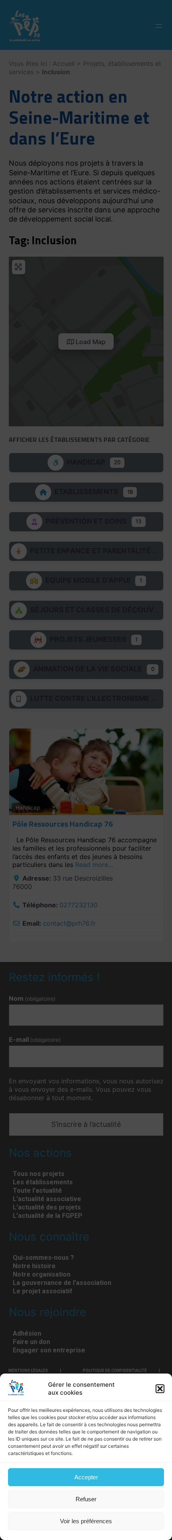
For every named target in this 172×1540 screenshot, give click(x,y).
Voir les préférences (86, 1521)
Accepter (86, 1477)
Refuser (86, 1499)
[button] (160, 1389)
